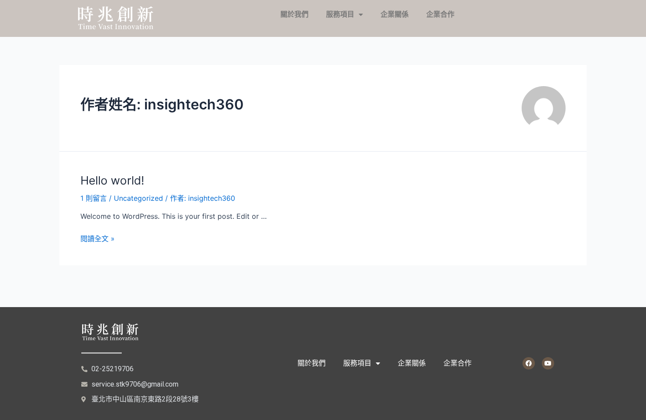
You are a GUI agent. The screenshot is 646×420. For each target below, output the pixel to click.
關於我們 (294, 14)
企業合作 (440, 14)
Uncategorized (138, 198)
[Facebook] (529, 363)
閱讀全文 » (97, 238)
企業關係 (395, 14)
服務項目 (340, 14)
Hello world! (112, 180)
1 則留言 (93, 198)
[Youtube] (548, 363)
